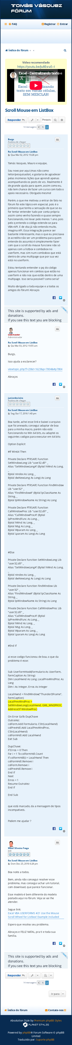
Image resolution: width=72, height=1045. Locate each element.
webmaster (14, 334)
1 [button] (43, 127)
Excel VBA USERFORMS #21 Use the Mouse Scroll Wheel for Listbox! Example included (33, 915)
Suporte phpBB (45, 1039)
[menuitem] (12, 24)
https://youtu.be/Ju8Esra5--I (36, 67)
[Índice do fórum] (36, 9)
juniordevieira (15, 398)
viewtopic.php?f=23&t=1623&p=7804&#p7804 (35, 369)
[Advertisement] (38, 36)
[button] (39, 127)
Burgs (11, 139)
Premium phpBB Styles (48, 1020)
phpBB (27, 1032)
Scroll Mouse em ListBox (29, 110)
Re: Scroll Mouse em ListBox (22, 151)
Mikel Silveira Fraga (18, 848)
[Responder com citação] (57, 139)
